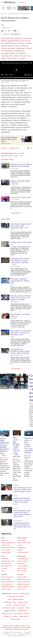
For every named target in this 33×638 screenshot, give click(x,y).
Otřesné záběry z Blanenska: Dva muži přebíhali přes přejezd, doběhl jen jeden (4, 445)
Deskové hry (7, 616)
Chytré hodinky (23, 616)
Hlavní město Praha (15, 266)
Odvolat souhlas (8, 629)
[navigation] (2, 2)
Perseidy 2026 (11, 596)
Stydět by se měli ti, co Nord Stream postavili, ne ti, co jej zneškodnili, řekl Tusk (28, 445)
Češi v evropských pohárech (16, 599)
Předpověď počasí (25, 593)
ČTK (2, 25)
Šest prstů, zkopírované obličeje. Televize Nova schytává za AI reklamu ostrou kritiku (20, 298)
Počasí (12, 230)
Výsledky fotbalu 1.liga (7, 561)
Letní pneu (27, 613)
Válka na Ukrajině (5, 143)
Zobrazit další (15, 213)
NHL (2, 570)
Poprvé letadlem (5, 579)
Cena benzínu (20, 596)
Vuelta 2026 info (21, 540)
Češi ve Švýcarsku (6, 584)
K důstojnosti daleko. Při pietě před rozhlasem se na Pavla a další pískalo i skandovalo (20, 260)
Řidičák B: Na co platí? (23, 584)
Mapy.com (15, 593)
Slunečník (16, 605)
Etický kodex (16, 627)
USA (21, 155)
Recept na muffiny (22, 561)
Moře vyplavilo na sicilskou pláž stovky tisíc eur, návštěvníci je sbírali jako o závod (20, 332)
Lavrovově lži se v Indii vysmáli (20, 197)
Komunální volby (6, 552)
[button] (31, 63)
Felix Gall (20, 550)
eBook (5, 31)
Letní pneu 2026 (22, 577)
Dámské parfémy (18, 613)
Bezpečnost (13, 318)
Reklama (17, 625)
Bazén (14, 602)
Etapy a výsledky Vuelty (23, 542)
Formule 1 (4, 568)
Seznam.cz (23, 2)
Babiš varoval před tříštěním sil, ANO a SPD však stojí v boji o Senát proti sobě (16, 446)
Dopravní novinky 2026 (23, 581)
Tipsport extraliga (6, 563)
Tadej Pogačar (21, 547)
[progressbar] (16, 77)
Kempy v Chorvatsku (7, 577)
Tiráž (27, 625)
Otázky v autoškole (22, 586)
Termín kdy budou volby (8, 547)
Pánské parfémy (15, 619)
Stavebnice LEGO (7, 613)
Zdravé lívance (21, 563)
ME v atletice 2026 (6, 566)
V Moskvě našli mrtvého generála (21, 242)
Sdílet (11, 31)
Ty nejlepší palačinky (23, 558)
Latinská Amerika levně (7, 586)
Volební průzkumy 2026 (8, 542)
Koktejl (12, 336)
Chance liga (4, 558)
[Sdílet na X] (31, 148)
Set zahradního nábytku (9, 608)
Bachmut (15, 153)
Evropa (12, 244)
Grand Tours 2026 (22, 552)
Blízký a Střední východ (16, 355)
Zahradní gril (20, 608)
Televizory (15, 616)
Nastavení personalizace (22, 629)
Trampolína (9, 605)
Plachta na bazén (23, 602)
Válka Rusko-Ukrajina (7, 155)
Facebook (5, 625)
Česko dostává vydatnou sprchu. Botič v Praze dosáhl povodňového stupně (20, 226)
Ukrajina (22, 153)
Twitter (11, 625)
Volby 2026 (4, 540)
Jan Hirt (19, 545)
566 (17, 31)
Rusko (16, 155)
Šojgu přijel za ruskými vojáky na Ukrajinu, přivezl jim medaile (21, 165)
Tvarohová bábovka (23, 566)
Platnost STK (21, 589)
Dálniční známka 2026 (23, 579)
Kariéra (23, 625)
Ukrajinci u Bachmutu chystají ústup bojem (20, 182)
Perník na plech (21, 570)
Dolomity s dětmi (6, 589)
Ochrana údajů (26, 627)
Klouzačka (23, 605)
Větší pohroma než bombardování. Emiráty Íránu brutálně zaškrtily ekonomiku (19, 351)
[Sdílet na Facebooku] (28, 148)
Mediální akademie (6, 627)
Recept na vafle (21, 568)
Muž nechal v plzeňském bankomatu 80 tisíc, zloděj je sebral (19, 281)
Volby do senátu (5, 550)
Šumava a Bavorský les (7, 581)
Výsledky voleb (5, 545)
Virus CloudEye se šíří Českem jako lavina (20, 315)
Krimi (11, 285)
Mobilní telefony (22, 610)
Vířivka (27, 608)
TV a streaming (14, 301)
